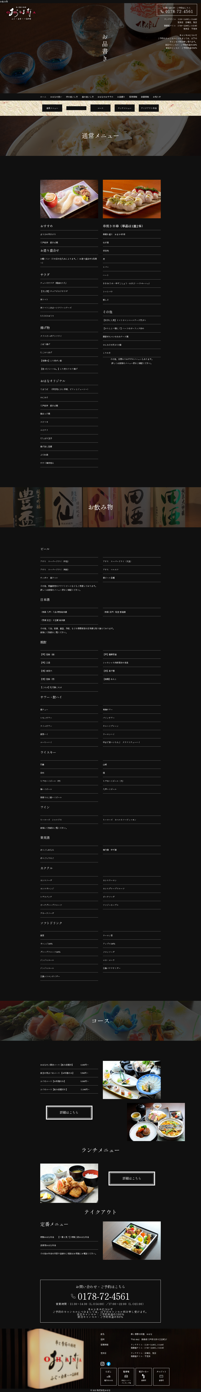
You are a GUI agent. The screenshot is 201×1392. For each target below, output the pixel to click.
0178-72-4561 (179, 11)
